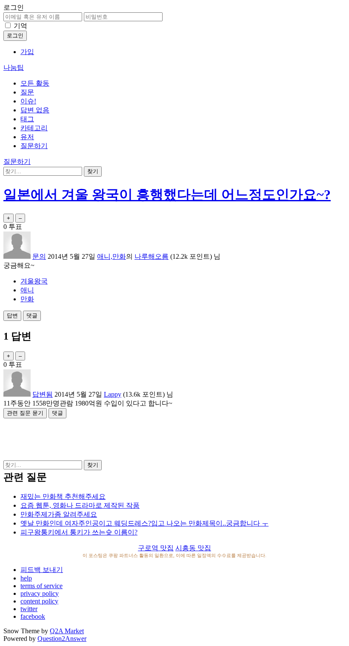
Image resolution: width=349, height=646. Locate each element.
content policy (39, 601)
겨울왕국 (34, 281)
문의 (39, 256)
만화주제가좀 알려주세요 (58, 514)
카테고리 (34, 127)
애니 (27, 290)
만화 (27, 299)
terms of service (41, 585)
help (26, 578)
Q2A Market (67, 631)
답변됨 (42, 394)
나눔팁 (13, 67)
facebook (32, 616)
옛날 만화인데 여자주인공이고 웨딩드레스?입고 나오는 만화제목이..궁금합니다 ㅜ (144, 523)
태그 (27, 119)
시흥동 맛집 (193, 548)
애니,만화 (111, 256)
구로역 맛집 (156, 548)
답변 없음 (34, 110)
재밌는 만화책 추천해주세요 (63, 496)
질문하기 (34, 145)
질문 (27, 92)
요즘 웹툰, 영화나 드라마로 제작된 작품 (80, 505)
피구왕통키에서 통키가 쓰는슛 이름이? (78, 532)
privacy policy (39, 593)
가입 (27, 51)
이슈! (28, 101)
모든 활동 (34, 83)
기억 (20, 25)
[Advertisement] (174, 437)
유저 (27, 136)
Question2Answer (61, 638)
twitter (28, 608)
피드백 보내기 (41, 569)
